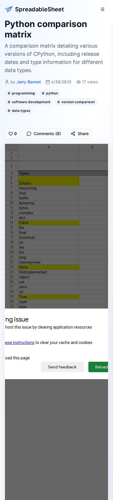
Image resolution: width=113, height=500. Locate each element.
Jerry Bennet (29, 81)
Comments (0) (47, 133)
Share (83, 133)
